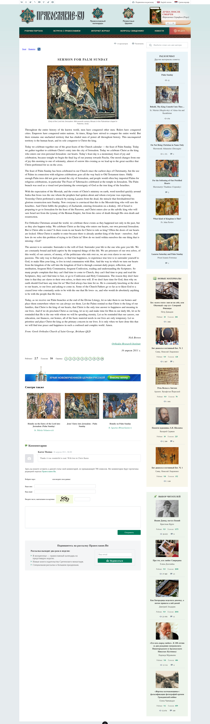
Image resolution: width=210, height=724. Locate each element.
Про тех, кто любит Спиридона (167, 560)
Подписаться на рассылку (145, 2)
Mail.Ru (49, 479)
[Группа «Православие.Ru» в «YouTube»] (39, 2)
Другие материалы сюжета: (167, 59)
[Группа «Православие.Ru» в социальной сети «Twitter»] (30, 2)
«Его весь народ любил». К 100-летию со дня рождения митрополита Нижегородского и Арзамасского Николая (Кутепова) (167, 647)
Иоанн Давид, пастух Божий (167, 520)
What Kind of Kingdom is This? (167, 218)
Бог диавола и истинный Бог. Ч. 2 (167, 348)
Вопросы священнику (132, 31)
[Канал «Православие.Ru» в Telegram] (48, 2)
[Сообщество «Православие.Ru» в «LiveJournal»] (35, 2)
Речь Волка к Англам (167, 387)
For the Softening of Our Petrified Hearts (167, 182)
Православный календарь (98, 22)
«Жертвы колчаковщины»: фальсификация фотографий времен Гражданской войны (167, 694)
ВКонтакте (38, 479)
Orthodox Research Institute (126, 343)
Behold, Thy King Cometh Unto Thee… (167, 106)
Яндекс (44, 479)
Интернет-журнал (100, 31)
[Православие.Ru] (51, 16)
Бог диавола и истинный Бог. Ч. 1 (167, 467)
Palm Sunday (167, 56)
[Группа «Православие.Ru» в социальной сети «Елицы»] (44, 2)
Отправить (129, 532)
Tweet (24, 49)
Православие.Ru (49, 471)
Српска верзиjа (183, 2)
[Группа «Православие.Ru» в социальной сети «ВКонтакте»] (21, 2)
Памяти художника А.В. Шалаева (167, 427)
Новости (159, 31)
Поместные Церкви (128, 22)
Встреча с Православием (66, 31)
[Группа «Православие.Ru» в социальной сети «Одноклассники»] (26, 2)
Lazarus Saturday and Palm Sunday (167, 254)
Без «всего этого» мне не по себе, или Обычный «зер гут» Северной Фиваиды (167, 305)
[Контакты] (52, 2)
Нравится (31, 49)
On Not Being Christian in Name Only (167, 144)
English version (166, 2)
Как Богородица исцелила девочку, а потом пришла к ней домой (167, 602)
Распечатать (139, 43)
